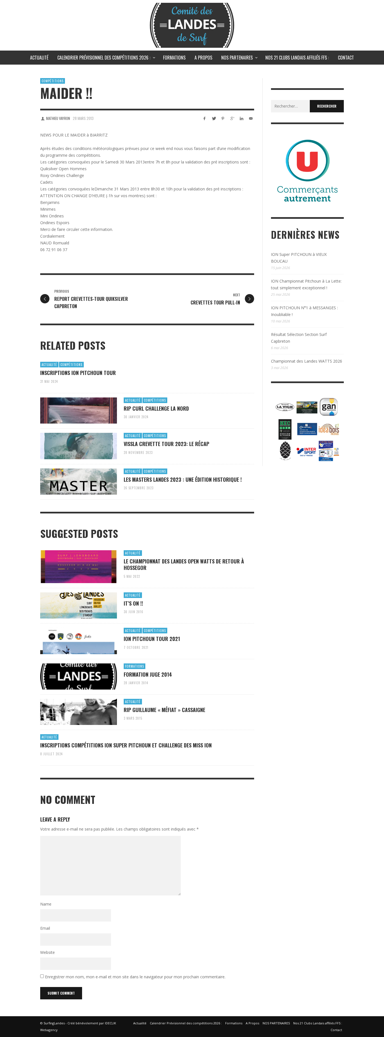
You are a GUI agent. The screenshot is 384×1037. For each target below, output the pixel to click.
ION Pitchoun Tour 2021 (152, 638)
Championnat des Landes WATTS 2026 (306, 361)
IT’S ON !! (133, 603)
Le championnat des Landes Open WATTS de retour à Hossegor (184, 564)
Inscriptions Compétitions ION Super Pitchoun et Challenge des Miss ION (126, 745)
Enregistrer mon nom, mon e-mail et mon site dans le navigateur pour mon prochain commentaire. (135, 976)
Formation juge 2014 (148, 674)
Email (45, 928)
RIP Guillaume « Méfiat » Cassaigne (164, 709)
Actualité (49, 364)
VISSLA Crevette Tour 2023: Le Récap (166, 443)
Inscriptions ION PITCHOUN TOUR (78, 372)
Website (47, 952)
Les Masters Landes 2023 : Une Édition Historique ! (183, 479)
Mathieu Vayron (58, 118)
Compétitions (53, 81)
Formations (134, 666)
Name (45, 904)
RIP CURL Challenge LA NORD (156, 408)
